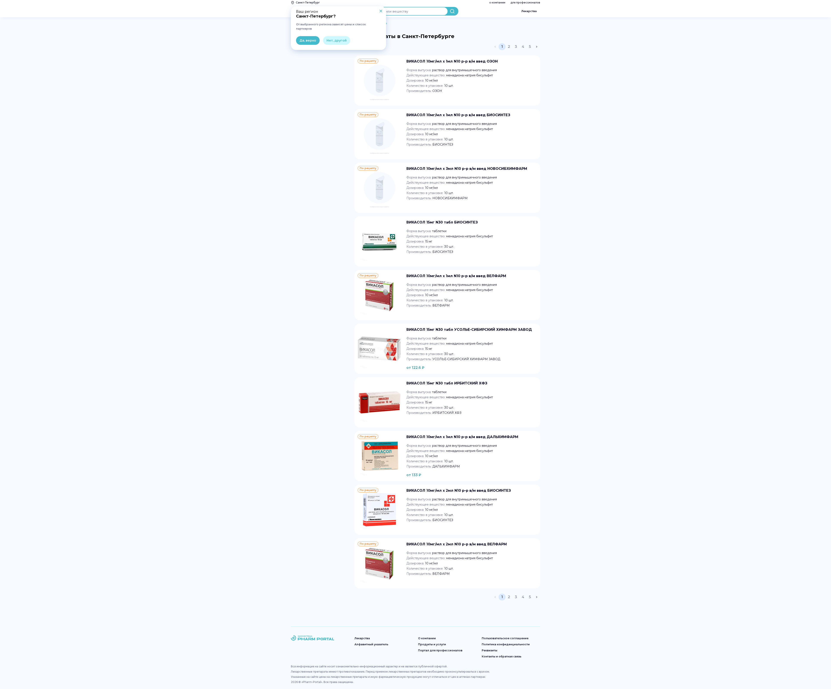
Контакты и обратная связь (501, 656)
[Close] (381, 11)
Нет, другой (337, 40)
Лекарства (529, 11)
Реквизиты (489, 650)
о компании (497, 2)
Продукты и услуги (432, 644)
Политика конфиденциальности (506, 644)
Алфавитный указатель (371, 644)
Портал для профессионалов (440, 650)
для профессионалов (525, 2)
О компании (427, 638)
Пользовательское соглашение (505, 638)
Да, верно (308, 40)
